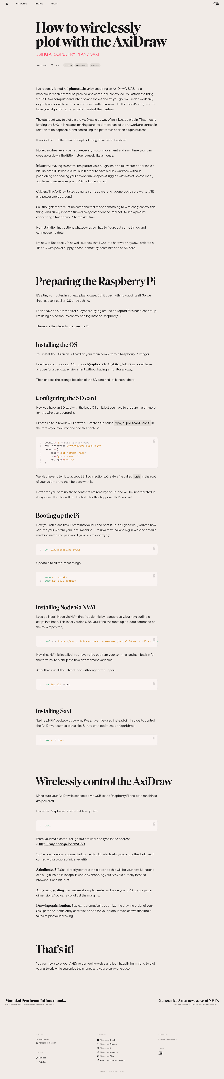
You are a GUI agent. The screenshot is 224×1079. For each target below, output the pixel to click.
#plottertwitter (78, 88)
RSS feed (42, 1057)
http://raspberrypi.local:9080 (62, 844)
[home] (6, 4)
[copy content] (154, 441)
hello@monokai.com (47, 1042)
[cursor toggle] (160, 1053)
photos (39, 3)
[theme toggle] (216, 4)
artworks (21, 3)
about (54, 3)
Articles (42, 1061)
